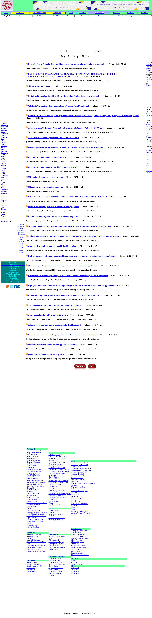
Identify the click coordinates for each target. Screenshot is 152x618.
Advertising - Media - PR (79, 465)
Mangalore (4, 167)
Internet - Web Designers (79, 491)
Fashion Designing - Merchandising (83, 483)
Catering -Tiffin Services (57, 466)
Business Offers (54, 460)
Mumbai (3, 168)
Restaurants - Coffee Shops (57, 497)
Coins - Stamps (32, 466)
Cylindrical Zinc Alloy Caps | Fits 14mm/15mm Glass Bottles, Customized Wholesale (63, 96)
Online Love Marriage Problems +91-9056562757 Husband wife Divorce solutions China (65, 147)
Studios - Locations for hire (80, 555)
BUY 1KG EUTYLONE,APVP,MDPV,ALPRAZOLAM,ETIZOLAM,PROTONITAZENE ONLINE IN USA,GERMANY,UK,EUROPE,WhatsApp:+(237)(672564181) (71, 75)
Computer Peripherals (34, 469)
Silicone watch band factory (40, 86)
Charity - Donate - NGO (35, 566)
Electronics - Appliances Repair (59, 471)
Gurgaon (3, 142)
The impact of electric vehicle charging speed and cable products (55, 305)
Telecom (74, 515)
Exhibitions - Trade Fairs (57, 514)
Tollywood (21, 228)
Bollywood (21, 226)
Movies (21, 225)
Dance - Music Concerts (53, 511)
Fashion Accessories (33, 473)
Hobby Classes (53, 566)
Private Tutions (53, 570)
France (3, 212)
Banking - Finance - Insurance (81, 470)
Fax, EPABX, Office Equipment (33, 476)
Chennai (3, 135)
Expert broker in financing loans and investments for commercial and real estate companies (66, 64)
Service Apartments (33, 549)
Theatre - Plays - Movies (57, 518)
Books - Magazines (33, 458)
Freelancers (75, 485)
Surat (2, 184)
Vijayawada (4, 193)
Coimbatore (4, 137)
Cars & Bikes (53, 534)
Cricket (21, 245)
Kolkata (3, 160)
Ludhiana (3, 163)
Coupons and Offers (39, 13)
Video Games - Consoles (35, 521)
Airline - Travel (76, 466)
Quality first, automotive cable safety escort (46, 354)
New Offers (144, 13)
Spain (2, 218)
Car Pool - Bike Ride (33, 564)
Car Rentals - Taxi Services (57, 462)
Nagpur (3, 172)
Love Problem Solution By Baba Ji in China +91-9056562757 (54, 167)
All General (4, 123)
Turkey (3, 216)
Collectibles (30, 467)
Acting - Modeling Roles (79, 531)
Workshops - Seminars (56, 520)
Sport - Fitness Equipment (35, 514)
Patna (2, 179)
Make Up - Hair (76, 540)
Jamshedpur (4, 153)
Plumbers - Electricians (56, 495)
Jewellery (30, 492)
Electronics (21, 252)
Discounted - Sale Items (34, 471)
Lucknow (3, 161)
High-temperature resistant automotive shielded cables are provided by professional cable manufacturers (72, 256)
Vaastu (51, 503)
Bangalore (4, 130)
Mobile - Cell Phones (33, 497)
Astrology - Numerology (57, 458)
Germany (3, 209)
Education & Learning (57, 557)
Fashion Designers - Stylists (80, 538)
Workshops (52, 575)
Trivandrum (4, 190)
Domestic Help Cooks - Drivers (59, 469)
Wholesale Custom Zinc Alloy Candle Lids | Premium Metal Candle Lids (59, 106)
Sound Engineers (77, 553)
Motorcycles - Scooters (56, 544)
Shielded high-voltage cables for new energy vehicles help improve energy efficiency (63, 266)
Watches (29, 523)
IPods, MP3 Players (33, 490)
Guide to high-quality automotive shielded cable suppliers (52, 246)
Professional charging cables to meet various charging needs (53, 207)
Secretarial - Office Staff (79, 511)
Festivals (51, 516)
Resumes (74, 505)
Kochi (2, 158)
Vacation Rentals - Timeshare (36, 551)
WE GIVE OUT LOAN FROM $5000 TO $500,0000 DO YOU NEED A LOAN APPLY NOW (68, 197)
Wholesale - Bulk (32, 525)
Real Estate (31, 532)
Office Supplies (32, 506)
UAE (2, 202)
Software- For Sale (33, 527)
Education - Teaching (78, 479)
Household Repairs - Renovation (59, 479)
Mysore (3, 170)
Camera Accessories (33, 460)
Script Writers (75, 549)
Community (31, 560)
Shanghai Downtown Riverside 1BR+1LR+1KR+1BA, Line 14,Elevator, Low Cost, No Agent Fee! (69, 226)
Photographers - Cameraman (80, 547)
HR (72, 489)
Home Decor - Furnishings (35, 486)
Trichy (3, 188)
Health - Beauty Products (35, 480)
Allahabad (4, 128)
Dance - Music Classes (56, 562)
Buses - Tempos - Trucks (57, 536)
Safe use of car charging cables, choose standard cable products (55, 325)
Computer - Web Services (57, 468)
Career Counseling (55, 558)
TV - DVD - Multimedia (35, 519)
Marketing (74, 496)
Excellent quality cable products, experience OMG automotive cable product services (63, 295)
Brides (73, 560)
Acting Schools (76, 532)
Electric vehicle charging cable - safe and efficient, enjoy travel (54, 216)
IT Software (75, 494)
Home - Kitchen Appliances (36, 482)
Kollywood (21, 230)
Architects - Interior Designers (81, 468)
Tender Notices (32, 571)
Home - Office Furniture (34, 484)
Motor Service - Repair (56, 542)
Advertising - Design (55, 455)
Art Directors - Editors (78, 536)
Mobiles (21, 236)
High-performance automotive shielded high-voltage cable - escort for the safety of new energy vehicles (71, 285)
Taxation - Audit (54, 499)
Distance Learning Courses (57, 564)
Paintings (30, 508)
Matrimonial (75, 558)
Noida (2, 177)
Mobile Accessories (33, 499)
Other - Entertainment (78, 545)
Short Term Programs (56, 573)
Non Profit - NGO (77, 498)
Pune (2, 181)
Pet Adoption (31, 570)
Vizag (2, 195)
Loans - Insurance (54, 486)
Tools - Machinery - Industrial (36, 516)
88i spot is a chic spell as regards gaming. (45, 177)
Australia (3, 200)
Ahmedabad (4, 126)
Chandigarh (4, 133)
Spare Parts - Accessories (57, 547)
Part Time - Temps (77, 502)
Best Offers (116, 13)
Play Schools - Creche (56, 568)
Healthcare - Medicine (78, 487)
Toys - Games (31, 518)
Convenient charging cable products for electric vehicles (51, 315)
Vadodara (4, 191)
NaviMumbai (4, 175)
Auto (21, 249)
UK (2, 198)
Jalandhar (4, 151)
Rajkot (3, 183)
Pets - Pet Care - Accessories (36, 510)
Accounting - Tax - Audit (79, 463)
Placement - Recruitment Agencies (60, 494)
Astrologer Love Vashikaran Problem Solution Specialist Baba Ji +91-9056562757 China (66, 128)
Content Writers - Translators (80, 476)
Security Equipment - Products (37, 512)
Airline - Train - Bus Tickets (58, 456)
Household (30, 488)
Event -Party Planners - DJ (57, 473)
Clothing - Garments (33, 464)
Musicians (74, 544)
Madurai (3, 165)
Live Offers (130, 13)
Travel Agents (53, 501)
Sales (73, 509)
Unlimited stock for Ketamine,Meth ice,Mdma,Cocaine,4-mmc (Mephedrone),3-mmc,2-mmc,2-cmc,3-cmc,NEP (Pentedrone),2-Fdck (83, 116)
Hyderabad (4, 146)
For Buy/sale (31, 449)
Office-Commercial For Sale (36, 545)
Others (73, 500)
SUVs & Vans (53, 549)
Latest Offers (57, 13)
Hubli (2, 144)
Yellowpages (4, 125)
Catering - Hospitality (78, 474)
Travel (21, 239)
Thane (3, 186)
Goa (2, 140)
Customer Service (77, 478)
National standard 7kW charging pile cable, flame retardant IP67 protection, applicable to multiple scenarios (74, 236)
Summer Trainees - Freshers (80, 513)
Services (51, 453)
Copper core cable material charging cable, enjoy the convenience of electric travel (62, 335)
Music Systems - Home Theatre (37, 503)
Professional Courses (55, 571)
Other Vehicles (53, 545)
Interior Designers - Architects (58, 481)
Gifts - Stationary (32, 479)
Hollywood (21, 232)
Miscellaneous (31, 495)
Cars (50, 538)
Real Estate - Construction (79, 504)
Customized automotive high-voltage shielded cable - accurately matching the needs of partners (68, 276)
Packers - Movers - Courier (57, 490)
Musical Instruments (33, 505)
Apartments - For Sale (34, 534)
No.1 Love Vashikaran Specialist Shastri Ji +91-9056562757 (53, 138)
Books (21, 251)
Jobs (73, 461)
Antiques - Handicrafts (34, 451)
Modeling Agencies (77, 542)
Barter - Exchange (32, 456)
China (2, 207)
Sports (21, 243)
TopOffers (82, 13)
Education (21, 241)
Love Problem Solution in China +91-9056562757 (49, 157)
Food (21, 247)
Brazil (2, 204)
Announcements (32, 562)
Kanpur (3, 156)
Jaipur (3, 149)
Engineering (75, 481)
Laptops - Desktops (33, 493)
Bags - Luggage (32, 454)
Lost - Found (31, 568)
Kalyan (3, 154)
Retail (73, 507)
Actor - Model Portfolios (79, 534)
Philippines (4, 211)
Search (71, 13)
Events (51, 508)
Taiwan (3, 214)
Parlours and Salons (55, 492)
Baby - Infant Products (34, 453)
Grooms (74, 562)
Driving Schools (54, 540)
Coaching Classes (54, 560)
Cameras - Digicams (33, 462)
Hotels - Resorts (54, 477)
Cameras (21, 238)
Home (6, 13)
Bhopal (3, 132)
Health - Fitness (54, 475)
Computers (21, 234)
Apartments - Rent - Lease (35, 536)
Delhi (2, 139)
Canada (3, 205)
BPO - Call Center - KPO (79, 472)
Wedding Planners (77, 564)
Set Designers (75, 551)
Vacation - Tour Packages (57, 505)
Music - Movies (32, 501)
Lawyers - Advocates (55, 484)
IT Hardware (75, 492)
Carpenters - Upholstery (56, 464)
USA (2, 197)
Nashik (3, 174)
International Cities (6, 221)
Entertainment (76, 529)
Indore (3, 147)
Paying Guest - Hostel (34, 547)
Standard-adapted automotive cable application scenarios (52, 345)
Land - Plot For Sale (33, 540)
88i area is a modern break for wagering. (45, 187)
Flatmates (30, 538)
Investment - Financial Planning (59, 482)
